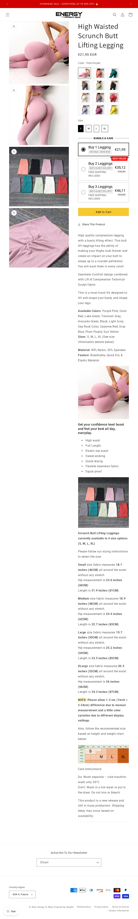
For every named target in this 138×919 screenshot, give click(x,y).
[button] (8, 15)
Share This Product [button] (93, 224)
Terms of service (120, 907)
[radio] (84, 73)
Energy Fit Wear (45, 907)
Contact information (119, 911)
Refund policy (84, 907)
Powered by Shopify (64, 907)
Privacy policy (101, 907)
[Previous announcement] (7, 4)
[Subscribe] (97, 862)
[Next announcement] (131, 4)
